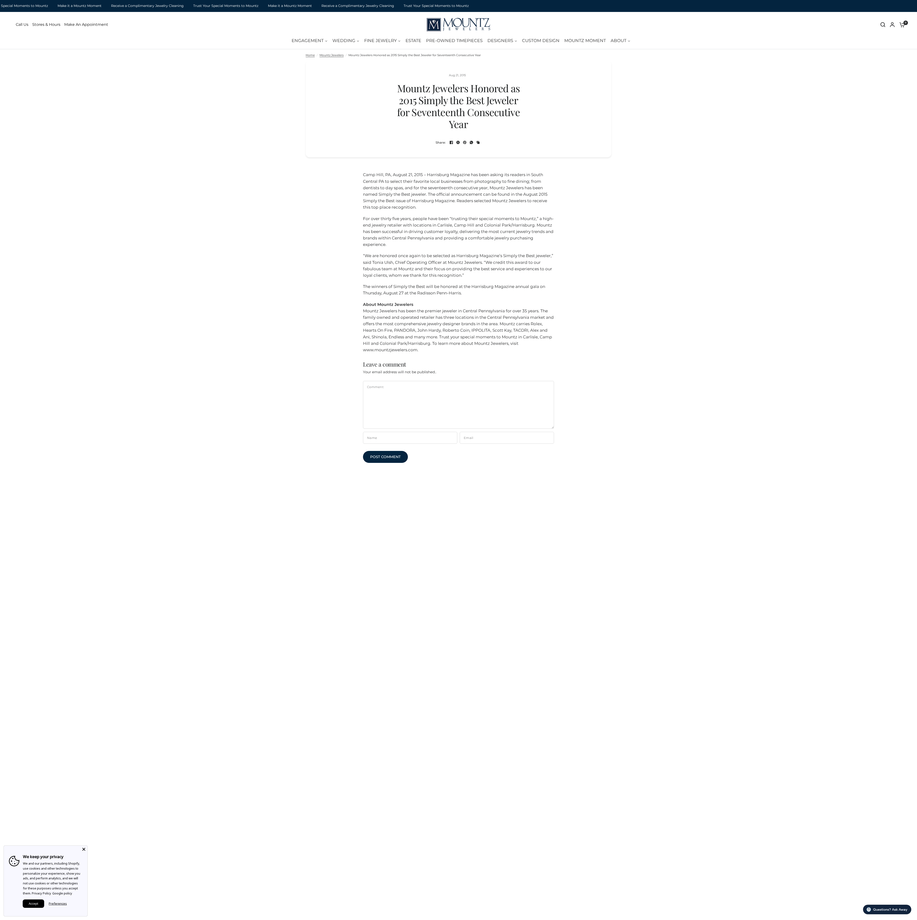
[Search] (883, 24)
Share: (441, 142)
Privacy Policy (41, 893)
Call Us (22, 25)
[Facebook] (451, 142)
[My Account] (892, 24)
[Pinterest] (465, 142)
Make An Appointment (86, 25)
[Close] (83, 849)
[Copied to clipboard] (478, 142)
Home (310, 55)
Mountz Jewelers (332, 55)
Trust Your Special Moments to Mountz (206, 6)
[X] (458, 142)
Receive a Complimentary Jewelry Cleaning (127, 6)
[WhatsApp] (471, 142)
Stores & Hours (46, 25)
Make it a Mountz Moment (60, 6)
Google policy (62, 893)
